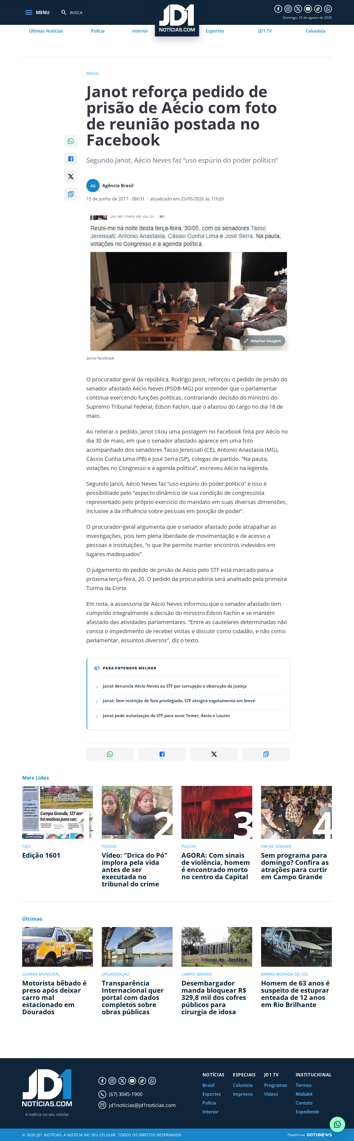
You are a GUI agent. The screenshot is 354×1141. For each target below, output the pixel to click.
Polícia (98, 31)
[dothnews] (319, 1134)
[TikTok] (318, 9)
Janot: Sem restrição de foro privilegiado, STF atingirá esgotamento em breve (179, 700)
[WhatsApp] (328, 9)
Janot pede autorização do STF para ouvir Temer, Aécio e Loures (166, 715)
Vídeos (271, 1094)
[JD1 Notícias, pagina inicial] (47, 1087)
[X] (298, 9)
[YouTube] (308, 9)
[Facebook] (278, 9)
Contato (304, 1103)
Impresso (243, 1094)
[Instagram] (288, 9)
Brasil (208, 1085)
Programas (275, 1085)
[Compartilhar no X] (70, 176)
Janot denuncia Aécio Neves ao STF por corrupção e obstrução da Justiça (175, 686)
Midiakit (304, 1094)
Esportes (215, 31)
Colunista (315, 31)
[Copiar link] (70, 194)
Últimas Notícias (46, 31)
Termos (304, 1085)
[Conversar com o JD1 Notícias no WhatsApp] (337, 1124)
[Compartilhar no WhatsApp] (70, 141)
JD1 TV (265, 31)
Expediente (307, 1112)
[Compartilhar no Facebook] (70, 158)
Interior (140, 31)
